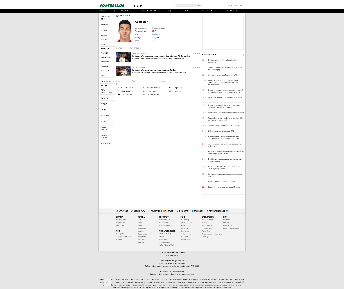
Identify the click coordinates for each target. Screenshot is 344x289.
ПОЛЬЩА (104, 66)
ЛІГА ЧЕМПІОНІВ (107, 81)
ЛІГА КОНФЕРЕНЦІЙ (107, 91)
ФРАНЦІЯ (104, 53)
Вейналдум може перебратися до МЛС (222, 75)
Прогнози (184, 237)
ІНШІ (103, 75)
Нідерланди (142, 234)
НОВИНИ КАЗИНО (104, 137)
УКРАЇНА (104, 31)
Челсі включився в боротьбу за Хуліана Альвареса (222, 61)
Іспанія (140, 223)
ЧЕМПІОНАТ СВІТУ (105, 18)
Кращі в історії (207, 220)
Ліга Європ (163, 223)
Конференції (233, 11)
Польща (141, 242)
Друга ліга (120, 225)
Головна (104, 11)
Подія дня (205, 237)
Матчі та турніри (148, 11)
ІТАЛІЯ (103, 44)
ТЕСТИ (103, 122)
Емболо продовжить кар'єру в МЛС (221, 131)
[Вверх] (107, 282)
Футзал (119, 239)
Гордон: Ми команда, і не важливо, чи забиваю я (225, 99)
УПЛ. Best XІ (206, 223)
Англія (140, 220)
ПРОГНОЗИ (105, 25)
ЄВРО (161, 237)
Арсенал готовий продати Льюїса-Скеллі (223, 126)
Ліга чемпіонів (164, 220)
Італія (140, 225)
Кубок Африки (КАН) (166, 245)
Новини (124, 11)
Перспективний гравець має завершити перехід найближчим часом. (158, 58)
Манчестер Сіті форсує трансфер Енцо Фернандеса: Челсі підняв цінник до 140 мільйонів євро (223, 83)
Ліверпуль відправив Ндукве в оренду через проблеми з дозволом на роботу (224, 106)
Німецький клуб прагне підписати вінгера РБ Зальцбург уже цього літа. (159, 72)
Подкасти (184, 228)
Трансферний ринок (124, 237)
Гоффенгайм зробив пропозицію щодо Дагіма (154, 70)
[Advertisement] (223, 32)
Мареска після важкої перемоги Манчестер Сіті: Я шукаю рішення (224, 168)
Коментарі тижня (187, 223)
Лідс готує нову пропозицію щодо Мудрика (224, 187)
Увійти (230, 5)
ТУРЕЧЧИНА (105, 71)
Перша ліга (120, 223)
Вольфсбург (157, 34)
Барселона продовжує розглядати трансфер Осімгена (225, 175)
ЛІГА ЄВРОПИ (106, 86)
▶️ (168, 211)
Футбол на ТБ (208, 11)
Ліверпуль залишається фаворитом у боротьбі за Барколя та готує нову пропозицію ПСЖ (225, 91)
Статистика (135, 48)
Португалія (142, 237)
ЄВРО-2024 (105, 116)
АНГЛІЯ (104, 35)
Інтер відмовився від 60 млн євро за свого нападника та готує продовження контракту (224, 137)
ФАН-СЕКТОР (106, 144)
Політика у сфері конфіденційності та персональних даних (172, 274)
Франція (141, 231)
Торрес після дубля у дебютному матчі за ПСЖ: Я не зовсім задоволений (226, 119)
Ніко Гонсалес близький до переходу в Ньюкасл (226, 113)
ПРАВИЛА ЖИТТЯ (105, 129)
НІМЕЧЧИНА (105, 49)
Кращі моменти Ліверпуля (212, 234)
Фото (187, 11)
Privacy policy (228, 225)
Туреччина (142, 240)
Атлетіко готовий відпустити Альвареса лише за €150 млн (225, 145)
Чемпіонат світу (165, 234)
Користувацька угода (231, 228)
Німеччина (142, 228)
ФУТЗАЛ (104, 104)
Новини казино (186, 240)
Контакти (226, 220)
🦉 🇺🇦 (217, 211)
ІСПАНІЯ (104, 40)
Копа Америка (164, 242)
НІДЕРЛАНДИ (106, 57)
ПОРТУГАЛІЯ (106, 62)
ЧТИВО (103, 110)
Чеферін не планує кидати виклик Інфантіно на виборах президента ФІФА (226, 153)
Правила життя (208, 228)
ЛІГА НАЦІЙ (105, 98)
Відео (170, 11)
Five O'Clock (206, 231)
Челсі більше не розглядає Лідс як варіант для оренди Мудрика (225, 160)
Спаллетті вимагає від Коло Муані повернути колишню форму (225, 69)
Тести (182, 225)
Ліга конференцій (165, 225)
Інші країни (120, 234)
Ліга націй (163, 239)
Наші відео (184, 231)
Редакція (226, 223)
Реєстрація (239, 5)
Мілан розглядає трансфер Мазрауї (221, 182)
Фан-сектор (184, 220)
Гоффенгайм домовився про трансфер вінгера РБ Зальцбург (161, 56)
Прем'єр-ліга (121, 220)
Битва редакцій (208, 225)
